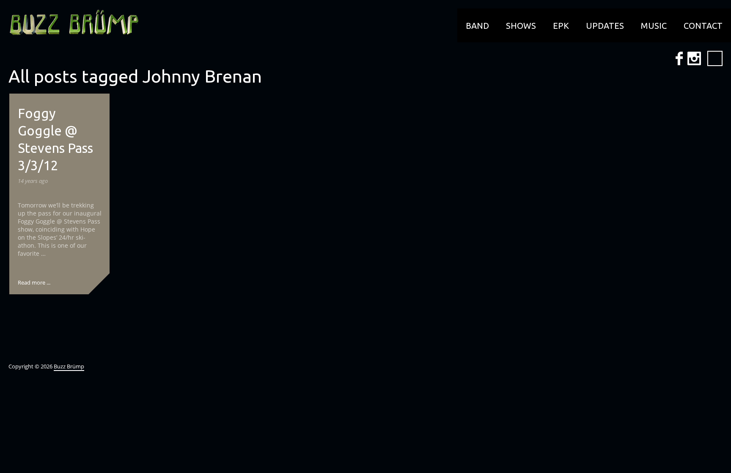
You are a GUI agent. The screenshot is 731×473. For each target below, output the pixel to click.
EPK (561, 25)
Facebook (679, 58)
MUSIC (654, 25)
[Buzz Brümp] (70, 23)
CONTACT (703, 25)
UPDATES (605, 25)
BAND (477, 25)
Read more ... (34, 282)
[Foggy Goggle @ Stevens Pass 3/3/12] (99, 283)
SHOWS (521, 25)
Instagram (694, 58)
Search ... (715, 58)
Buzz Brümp (69, 366)
